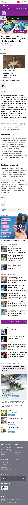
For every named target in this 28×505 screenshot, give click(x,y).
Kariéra (17, 454)
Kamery (25, 8)
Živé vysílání (5, 233)
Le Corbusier (12, 329)
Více (18, 18)
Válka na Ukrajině (6, 447)
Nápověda (18, 450)
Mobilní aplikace (6, 469)
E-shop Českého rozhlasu (10, 363)
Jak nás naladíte (19, 447)
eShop (3, 454)
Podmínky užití (19, 499)
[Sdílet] (4, 91)
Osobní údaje (10, 499)
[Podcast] (1, 91)
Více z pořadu (6, 327)
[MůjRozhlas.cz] (3, 53)
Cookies (3, 499)
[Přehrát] (3, 86)
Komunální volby (6, 450)
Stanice (3, 452)
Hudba (3, 18)
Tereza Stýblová (17, 196)
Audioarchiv (18, 8)
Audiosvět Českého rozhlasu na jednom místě (13, 240)
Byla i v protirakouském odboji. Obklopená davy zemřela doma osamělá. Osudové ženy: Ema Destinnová (15, 258)
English (3, 500)
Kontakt (17, 457)
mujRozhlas (4, 215)
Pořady (4, 229)
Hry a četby (5, 219)
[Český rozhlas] (6, 2)
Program (10, 8)
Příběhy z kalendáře (6, 45)
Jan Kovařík (8, 196)
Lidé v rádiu (18, 452)
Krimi (3, 223)
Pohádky (4, 226)
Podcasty (4, 467)
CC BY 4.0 (6, 77)
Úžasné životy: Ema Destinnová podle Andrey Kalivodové (16, 266)
